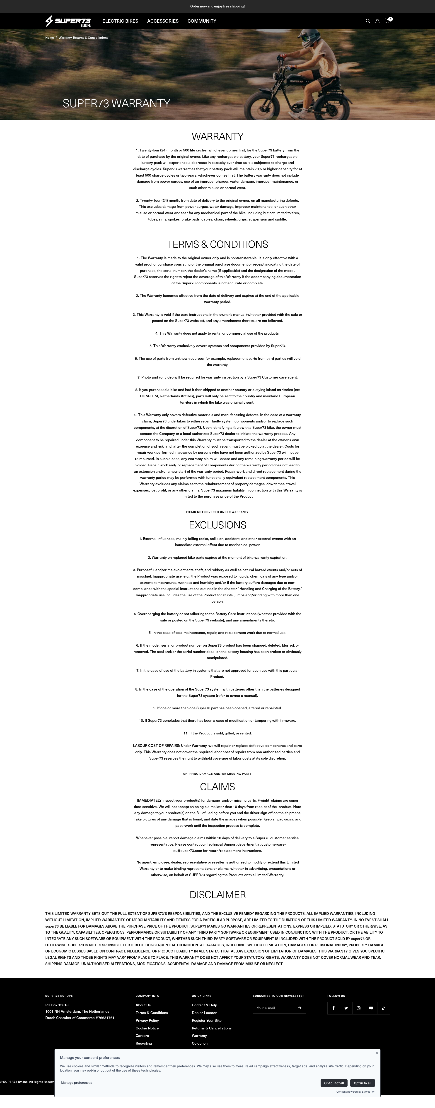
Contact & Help (204, 1004)
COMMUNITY (202, 21)
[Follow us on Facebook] (333, 1008)
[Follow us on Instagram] (358, 1008)
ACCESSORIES (163, 21)
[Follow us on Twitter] (346, 1008)
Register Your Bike (207, 1020)
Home (49, 37)
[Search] (368, 21)
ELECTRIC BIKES (120, 21)
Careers (142, 1035)
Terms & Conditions (152, 1012)
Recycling (144, 1043)
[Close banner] (377, 1052)
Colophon (200, 1043)
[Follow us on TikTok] (383, 1008)
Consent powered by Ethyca (353, 1091)
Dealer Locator (204, 1012)
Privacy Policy (147, 1020)
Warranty (199, 1035)
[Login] (377, 21)
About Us (143, 1004)
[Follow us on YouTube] (371, 1008)
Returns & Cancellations (212, 1028)
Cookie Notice (147, 1028)
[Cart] (387, 21)
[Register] (300, 1007)
